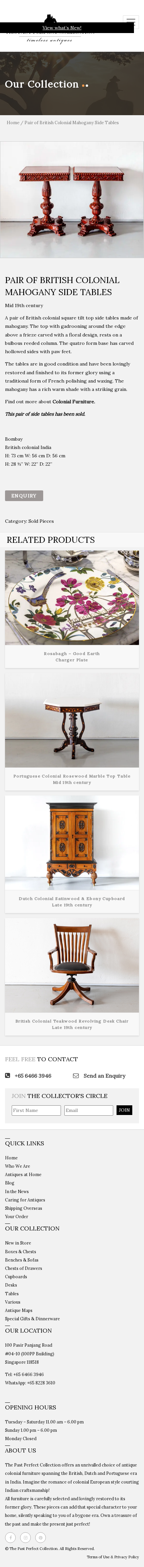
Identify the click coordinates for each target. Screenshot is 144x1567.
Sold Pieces (41, 521)
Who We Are (17, 1166)
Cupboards (16, 1276)
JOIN (124, 1110)
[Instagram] (27, 1537)
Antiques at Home (23, 1174)
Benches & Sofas (22, 1260)
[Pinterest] (42, 1537)
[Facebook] (12, 1537)
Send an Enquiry (103, 1075)
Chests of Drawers (23, 1268)
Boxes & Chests (20, 1251)
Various (12, 1302)
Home (13, 123)
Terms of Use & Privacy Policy (113, 1557)
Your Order (16, 1216)
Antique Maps (18, 1310)
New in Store (18, 1243)
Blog (9, 1182)
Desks (11, 1285)
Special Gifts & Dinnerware (32, 1318)
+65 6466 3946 (32, 1075)
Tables (12, 1293)
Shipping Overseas (23, 1208)
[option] (72, 200)
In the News (17, 1191)
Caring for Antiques (25, 1199)
